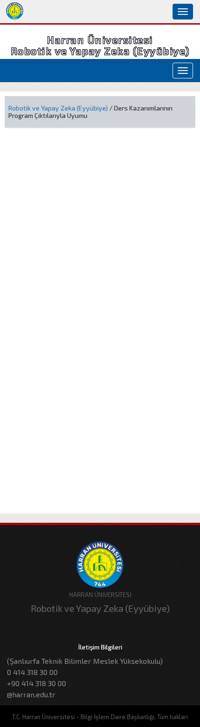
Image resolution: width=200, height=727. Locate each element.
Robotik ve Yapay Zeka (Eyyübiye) (58, 108)
